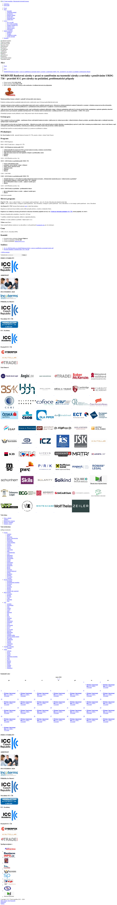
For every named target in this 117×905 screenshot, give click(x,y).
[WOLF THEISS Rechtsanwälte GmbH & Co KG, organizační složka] (63, 512)
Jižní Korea (10, 621)
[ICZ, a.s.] (45, 447)
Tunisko (9, 665)
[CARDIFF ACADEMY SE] (98, 395)
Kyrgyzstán (10, 629)
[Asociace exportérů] (10, 851)
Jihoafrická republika (12, 656)
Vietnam (9, 645)
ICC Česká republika (12, 23)
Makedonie (10, 555)
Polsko (8, 561)
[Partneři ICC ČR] (9, 354)
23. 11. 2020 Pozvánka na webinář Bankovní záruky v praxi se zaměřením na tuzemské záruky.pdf (28, 248)
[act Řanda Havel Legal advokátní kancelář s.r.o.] (9, 382)
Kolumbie (9, 599)
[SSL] (7, 890)
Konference (10, 13)
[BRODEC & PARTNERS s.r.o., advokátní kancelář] (45, 395)
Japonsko (9, 618)
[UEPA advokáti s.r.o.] (45, 499)
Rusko (8, 566)
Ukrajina (9, 578)
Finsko (8, 547)
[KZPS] (8, 882)
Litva (8, 554)
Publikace (9, 32)
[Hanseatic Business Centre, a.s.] (63, 434)
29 (90, 719)
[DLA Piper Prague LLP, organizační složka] (45, 421)
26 (41, 719)
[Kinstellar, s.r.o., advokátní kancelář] (98, 447)
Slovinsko (9, 569)
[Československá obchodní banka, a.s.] (27, 421)
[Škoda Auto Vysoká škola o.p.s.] (98, 486)
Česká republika (11, 542)
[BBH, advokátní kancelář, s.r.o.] (27, 395)
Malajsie (9, 631)
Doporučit (12, 900)
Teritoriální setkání (11, 12)
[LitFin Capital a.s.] (45, 460)
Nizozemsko (10, 558)
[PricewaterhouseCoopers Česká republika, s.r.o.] (27, 473)
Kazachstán (10, 625)
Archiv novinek (11, 36)
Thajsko (9, 641)
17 (8, 710)
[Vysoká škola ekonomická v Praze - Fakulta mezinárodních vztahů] (27, 512)
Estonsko (9, 545)
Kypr (8, 628)
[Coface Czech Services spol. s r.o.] (45, 408)
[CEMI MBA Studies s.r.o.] (9, 408)
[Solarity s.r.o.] (45, 486)
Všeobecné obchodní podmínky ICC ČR (61, 211)
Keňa (8, 658)
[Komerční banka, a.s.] (9, 460)
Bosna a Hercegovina (12, 538)
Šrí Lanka (9, 638)
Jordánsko (9, 622)
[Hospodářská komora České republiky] (9, 447)
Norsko (9, 559)
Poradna (9, 33)
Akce (5, 9)
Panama (9, 589)
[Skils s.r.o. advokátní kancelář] (27, 486)
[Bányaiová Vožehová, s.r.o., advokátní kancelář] (98, 382)
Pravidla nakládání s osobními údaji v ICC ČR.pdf (16, 249)
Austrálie (9, 648)
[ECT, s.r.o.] (81, 421)
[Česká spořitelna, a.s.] (9, 421)
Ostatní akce (10, 19)
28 (74, 719)
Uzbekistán (10, 643)
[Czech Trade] (7, 869)
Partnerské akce (11, 18)
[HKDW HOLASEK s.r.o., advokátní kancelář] (98, 434)
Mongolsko (10, 632)
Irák (8, 614)
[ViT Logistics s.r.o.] (9, 512)
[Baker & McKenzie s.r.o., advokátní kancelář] (81, 382)
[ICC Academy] (9, 344)
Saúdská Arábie (11, 635)
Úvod (5, 8)
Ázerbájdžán (10, 605)
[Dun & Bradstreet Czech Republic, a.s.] (63, 421)
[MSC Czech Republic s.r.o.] (9, 473)
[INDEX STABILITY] (9, 272)
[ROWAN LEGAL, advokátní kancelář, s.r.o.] (98, 473)
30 (107, 719)
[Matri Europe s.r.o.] (81, 460)
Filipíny (9, 608)
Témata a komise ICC (12, 25)
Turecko (9, 642)
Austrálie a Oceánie (9, 646)
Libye (8, 659)
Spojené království (11, 571)
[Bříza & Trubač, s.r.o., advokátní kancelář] (63, 395)
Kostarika (9, 586)
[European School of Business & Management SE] (98, 421)
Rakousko (9, 564)
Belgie (8, 535)
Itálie (8, 551)
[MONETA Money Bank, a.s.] (98, 460)
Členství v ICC (11, 26)
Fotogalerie (10, 29)
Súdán (8, 663)
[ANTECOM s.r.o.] (63, 382)
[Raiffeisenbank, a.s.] (63, 473)
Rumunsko (9, 565)
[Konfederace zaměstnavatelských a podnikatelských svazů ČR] (27, 460)
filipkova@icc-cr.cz (20, 241)
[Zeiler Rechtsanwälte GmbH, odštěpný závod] (80, 512)
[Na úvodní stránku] (15, 1)
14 (74, 701)
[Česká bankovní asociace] (81, 408)
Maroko (9, 661)
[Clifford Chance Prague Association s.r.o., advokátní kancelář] (27, 408)
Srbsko (9, 572)
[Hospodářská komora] (10, 873)
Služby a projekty (8, 31)
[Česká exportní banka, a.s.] (98, 408)
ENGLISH (6, 5)
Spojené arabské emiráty (13, 636)
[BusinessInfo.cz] (9, 857)
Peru (8, 601)
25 (24, 719)
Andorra (9, 534)
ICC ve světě (10, 22)
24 (8, 719)
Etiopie (9, 653)
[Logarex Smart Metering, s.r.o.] (63, 460)
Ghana (8, 655)
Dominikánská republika (13, 582)
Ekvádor (9, 596)
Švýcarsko (9, 576)
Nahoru (2, 903)
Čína (8, 606)
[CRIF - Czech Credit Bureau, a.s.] (63, 408)
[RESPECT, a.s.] (81, 473)
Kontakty (6, 38)
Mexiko (9, 588)
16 (107, 701)
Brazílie (9, 595)
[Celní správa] (6, 863)
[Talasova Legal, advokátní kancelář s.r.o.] (9, 499)
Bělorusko (9, 537)
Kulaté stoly (10, 16)
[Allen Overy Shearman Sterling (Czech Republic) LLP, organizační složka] (45, 382)
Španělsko (9, 574)
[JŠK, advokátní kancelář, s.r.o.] (81, 447)
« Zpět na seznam (5, 252)
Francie (9, 548)
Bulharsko (9, 539)
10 (8, 701)
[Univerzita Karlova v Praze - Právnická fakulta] (81, 499)
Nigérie (9, 662)
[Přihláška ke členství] (9, 315)
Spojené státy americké (13, 591)
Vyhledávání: (4, 255)
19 (41, 710)
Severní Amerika (8, 579)
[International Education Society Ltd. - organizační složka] (63, 447)
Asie (5, 602)
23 (107, 710)
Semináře (9, 11)
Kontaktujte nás (40, 225)
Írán (8, 615)
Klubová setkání (11, 15)
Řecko (8, 568)
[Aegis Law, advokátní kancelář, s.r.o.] (27, 382)
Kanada (9, 585)
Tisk (9, 900)
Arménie (9, 604)
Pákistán (9, 633)
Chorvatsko (10, 549)
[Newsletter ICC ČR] (9, 327)
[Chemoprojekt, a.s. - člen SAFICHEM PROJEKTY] (27, 447)
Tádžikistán (10, 639)
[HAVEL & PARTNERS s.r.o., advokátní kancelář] (81, 434)
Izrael (8, 616)
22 (90, 710)
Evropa (5, 532)
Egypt (8, 652)
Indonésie (9, 612)
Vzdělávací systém (11, 35)
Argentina (9, 594)
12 (41, 701)
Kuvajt (8, 626)
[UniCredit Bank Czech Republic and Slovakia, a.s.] (63, 499)
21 (74, 710)
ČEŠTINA (6, 4)
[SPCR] (7, 879)
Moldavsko (10, 557)
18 (24, 710)
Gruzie (8, 609)
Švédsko (9, 575)
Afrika (5, 649)
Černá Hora (10, 541)
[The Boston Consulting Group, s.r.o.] (27, 499)
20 (57, 710)
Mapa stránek (4, 900)
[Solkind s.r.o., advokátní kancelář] (63, 486)
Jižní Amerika (7, 592)
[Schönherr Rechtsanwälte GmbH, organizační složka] (9, 486)
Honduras (9, 584)
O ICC (5, 21)
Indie (8, 611)
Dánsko (9, 544)
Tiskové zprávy (11, 28)
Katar (8, 624)
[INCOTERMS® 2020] (9, 298)
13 (57, 701)
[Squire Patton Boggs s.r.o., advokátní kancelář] (81, 486)
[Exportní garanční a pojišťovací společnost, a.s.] (9, 434)
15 (90, 701)
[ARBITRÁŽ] (9, 288)
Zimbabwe (9, 668)
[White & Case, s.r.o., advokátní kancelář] (45, 512)
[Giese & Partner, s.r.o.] (27, 434)
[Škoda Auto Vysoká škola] (9, 896)
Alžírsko (9, 651)
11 (24, 701)
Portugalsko (10, 562)
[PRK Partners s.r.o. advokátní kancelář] (45, 473)
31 (8, 727)
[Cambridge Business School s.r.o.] (81, 395)
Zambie (9, 666)
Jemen (8, 619)
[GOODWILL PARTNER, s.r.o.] (45, 434)
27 (57, 719)
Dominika (9, 581)
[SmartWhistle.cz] (10, 885)
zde (26, 206)
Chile (8, 598)
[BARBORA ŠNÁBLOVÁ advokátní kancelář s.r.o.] (9, 395)
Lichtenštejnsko (11, 552)
